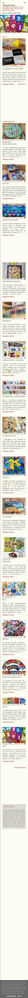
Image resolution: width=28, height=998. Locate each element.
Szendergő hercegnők (11, 677)
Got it (19, 996)
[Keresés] (25, 2)
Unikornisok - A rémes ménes (13, 396)
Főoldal (4, 13)
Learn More (11, 996)
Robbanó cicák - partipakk (13, 360)
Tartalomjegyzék (12, 13)
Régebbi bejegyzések (20, 767)
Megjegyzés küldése (8, 84)
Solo (4, 600)
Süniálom (6, 561)
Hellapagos (7, 517)
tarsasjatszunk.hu (19, 826)
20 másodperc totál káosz (12, 69)
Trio (4, 746)
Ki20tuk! (5, 183)
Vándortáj (6, 321)
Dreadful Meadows (10, 220)
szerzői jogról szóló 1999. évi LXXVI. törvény (14, 822)
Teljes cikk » (22, 84)
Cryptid (5, 477)
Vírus (4, 707)
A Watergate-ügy (9, 436)
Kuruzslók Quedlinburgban (9, 143)
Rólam (19, 13)
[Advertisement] (14, 103)
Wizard (5, 639)
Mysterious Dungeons (11, 281)
